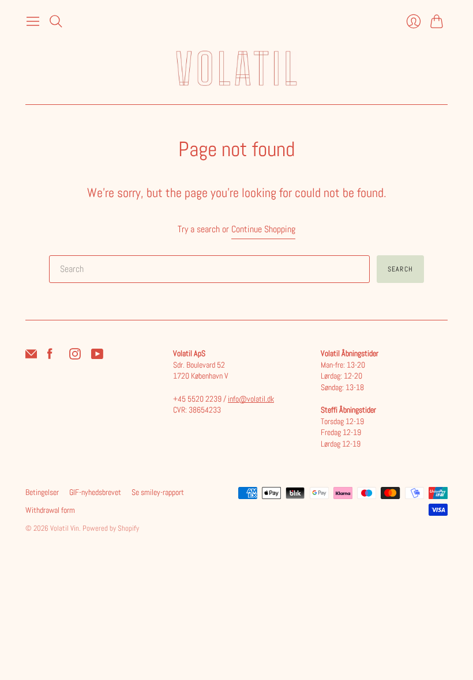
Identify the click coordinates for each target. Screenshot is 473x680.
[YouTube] (97, 356)
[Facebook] (49, 356)
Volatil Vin (64, 528)
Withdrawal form (50, 510)
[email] (31, 356)
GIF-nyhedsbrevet (95, 492)
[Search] (56, 21)
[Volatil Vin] (236, 68)
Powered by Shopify (110, 528)
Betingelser (42, 492)
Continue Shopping (263, 229)
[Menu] (33, 21)
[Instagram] (75, 356)
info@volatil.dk (251, 399)
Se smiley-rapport (158, 492)
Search (400, 269)
